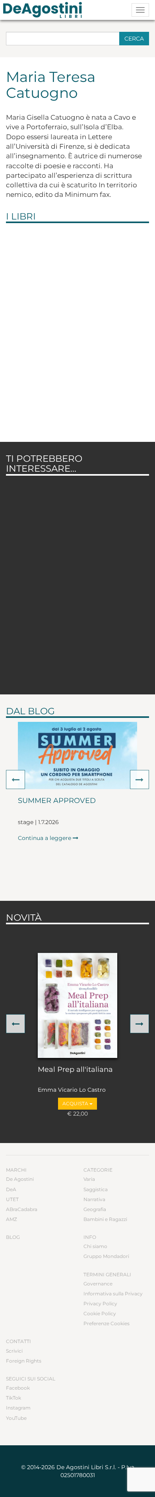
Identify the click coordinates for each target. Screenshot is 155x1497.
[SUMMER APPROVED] (77, 755)
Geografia (94, 1209)
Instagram (18, 1408)
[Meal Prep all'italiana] (77, 1005)
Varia (89, 1179)
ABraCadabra (21, 1209)
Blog (13, 1237)
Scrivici (14, 1351)
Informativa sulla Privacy (113, 1294)
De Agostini (20, 1179)
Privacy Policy (100, 1303)
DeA (11, 1189)
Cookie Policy (99, 1313)
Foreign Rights (23, 1361)
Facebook (18, 1388)
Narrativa (94, 1199)
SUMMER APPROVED (57, 801)
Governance (97, 1284)
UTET (12, 1199)
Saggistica (95, 1189)
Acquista (75, 1103)
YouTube (16, 1418)
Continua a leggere (45, 838)
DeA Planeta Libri (45, 10)
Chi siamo (95, 1246)
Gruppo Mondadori (106, 1256)
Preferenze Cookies (106, 1323)
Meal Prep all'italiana (75, 1070)
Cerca (134, 38)
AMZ (11, 1219)
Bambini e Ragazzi (105, 1219)
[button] (15, 779)
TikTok (13, 1398)
